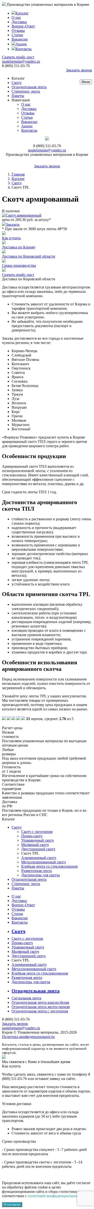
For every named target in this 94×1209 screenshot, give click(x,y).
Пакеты (18, 96)
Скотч (16, 83)
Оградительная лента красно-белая (40, 1002)
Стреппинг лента (26, 91)
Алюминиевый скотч (38, 858)
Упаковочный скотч (37, 840)
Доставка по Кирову (18, 247)
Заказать (13, 224)
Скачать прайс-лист (18, 57)
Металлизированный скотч (43, 862)
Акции (21, 44)
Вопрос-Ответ (23, 26)
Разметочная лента (36, 871)
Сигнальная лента (26, 998)
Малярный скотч (35, 845)
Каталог (22, 13)
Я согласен (12, 1204)
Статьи (17, 35)
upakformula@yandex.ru (21, 61)
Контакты (23, 49)
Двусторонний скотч (38, 849)
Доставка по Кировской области (28, 256)
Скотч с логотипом (37, 832)
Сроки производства (19, 265)
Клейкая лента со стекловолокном (49, 866)
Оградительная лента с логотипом (40, 1011)
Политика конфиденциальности (28, 1037)
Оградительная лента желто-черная (41, 1007)
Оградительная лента (29, 87)
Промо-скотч (31, 836)
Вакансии (20, 39)
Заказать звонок (79, 70)
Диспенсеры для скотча (40, 875)
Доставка (19, 22)
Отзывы (18, 30)
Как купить (11, 238)
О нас (16, 17)
